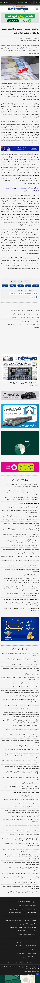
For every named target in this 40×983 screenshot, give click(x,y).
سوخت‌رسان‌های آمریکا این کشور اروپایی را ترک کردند (24, 834)
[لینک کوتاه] (28, 281)
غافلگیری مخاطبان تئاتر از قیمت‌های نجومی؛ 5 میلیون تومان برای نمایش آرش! (21, 821)
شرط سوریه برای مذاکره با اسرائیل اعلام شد (27, 746)
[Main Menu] (37, 8)
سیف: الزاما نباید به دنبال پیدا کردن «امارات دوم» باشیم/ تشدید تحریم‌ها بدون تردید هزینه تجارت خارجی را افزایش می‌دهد (22, 499)
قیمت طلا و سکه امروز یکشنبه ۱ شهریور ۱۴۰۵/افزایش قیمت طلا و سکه (21, 669)
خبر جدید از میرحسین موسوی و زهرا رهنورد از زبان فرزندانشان (22, 831)
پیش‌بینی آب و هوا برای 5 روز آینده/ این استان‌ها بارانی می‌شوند (21, 799)
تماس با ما (33, 942)
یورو (24, 3)
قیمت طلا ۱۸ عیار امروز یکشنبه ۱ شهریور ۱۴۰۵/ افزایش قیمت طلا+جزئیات (22, 660)
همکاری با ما (19, 946)
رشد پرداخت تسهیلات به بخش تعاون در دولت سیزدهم (24, 318)
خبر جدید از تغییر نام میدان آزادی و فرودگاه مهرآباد (25, 816)
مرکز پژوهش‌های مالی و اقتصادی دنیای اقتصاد (23, 927)
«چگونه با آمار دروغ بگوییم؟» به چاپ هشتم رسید (25, 726)
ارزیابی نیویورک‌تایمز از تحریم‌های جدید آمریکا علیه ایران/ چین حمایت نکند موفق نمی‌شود (20, 678)
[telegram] (14, 281)
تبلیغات (25, 942)
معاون (5, 286)
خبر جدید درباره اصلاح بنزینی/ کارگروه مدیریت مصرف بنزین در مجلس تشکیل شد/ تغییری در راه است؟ (22, 767)
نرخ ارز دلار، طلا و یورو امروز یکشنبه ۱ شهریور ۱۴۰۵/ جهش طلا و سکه (21, 773)
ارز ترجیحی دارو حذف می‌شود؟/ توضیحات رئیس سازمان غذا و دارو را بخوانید (20, 762)
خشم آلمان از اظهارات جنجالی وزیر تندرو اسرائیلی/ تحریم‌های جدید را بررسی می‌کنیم (20, 887)
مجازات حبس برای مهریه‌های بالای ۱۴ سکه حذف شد (24, 687)
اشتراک (17, 942)
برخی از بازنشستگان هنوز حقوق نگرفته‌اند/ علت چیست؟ (23, 696)
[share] (16, 962)
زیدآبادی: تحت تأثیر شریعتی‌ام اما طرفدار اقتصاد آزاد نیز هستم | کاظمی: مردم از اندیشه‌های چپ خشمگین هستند (22, 486)
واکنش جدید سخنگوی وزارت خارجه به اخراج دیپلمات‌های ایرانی (22, 705)
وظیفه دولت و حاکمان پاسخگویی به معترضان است (25, 311)
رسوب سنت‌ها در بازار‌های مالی (30, 321)
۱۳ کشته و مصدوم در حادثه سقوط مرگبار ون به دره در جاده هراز (21, 599)
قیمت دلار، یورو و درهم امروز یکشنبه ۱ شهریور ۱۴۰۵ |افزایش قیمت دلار (20, 778)
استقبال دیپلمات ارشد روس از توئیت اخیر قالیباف (25, 792)
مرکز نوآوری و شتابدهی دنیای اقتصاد (26, 924)
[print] (11, 281)
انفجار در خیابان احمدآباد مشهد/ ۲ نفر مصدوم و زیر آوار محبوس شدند (21, 530)
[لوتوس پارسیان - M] (20, 979)
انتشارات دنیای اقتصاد (30, 920)
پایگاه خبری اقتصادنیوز (15, 913)
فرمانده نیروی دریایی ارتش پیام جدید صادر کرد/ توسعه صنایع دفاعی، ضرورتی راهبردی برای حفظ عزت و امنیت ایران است (20, 535)
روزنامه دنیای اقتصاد (30, 909)
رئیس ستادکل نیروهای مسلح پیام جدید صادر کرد (25, 783)
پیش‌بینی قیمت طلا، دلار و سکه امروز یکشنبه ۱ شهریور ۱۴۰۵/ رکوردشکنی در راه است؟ (22, 604)
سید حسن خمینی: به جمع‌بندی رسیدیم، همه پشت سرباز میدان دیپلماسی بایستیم (22, 826)
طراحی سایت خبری (32, 974)
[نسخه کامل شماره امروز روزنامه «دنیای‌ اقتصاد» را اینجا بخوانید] (20, 367)
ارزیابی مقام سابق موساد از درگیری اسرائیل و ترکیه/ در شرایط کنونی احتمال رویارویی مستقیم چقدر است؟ (20, 736)
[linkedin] (18, 281)
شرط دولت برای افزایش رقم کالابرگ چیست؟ (27, 807)
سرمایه (13, 286)
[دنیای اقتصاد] (18, 9)
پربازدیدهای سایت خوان (20, 480)
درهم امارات (4, 3)
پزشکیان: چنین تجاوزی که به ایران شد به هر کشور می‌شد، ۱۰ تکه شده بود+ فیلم (21, 701)
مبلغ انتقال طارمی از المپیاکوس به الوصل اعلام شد (25, 883)
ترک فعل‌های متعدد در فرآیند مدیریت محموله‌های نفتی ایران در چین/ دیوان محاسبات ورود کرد (21, 788)
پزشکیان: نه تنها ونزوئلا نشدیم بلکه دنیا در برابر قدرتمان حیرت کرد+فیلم (22, 869)
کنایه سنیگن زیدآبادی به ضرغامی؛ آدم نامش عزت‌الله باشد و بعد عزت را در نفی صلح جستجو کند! (20, 511)
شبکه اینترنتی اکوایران (15, 909)
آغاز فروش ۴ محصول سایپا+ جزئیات (29, 503)
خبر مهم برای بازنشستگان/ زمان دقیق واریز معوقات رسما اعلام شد (21, 549)
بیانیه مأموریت (21, 953)
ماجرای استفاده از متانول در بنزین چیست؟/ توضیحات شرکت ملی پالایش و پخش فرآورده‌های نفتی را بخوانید (21, 721)
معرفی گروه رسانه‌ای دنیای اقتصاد (27, 906)
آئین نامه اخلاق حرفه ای (29, 957)
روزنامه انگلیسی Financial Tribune (26, 934)
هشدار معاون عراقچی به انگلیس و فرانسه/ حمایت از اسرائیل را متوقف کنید (22, 570)
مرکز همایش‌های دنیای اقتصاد (12, 920)
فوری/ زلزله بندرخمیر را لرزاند (31, 674)
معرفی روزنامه (32, 953)
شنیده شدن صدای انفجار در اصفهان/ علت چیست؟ (25, 803)
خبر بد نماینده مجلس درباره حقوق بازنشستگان (26, 314)
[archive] (9, 962)
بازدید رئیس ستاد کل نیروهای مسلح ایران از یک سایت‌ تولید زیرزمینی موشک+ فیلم (20, 561)
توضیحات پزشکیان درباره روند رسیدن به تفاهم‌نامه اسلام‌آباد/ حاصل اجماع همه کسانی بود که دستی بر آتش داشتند (20, 839)
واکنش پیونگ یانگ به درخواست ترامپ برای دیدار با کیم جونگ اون (20, 520)
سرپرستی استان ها (31, 946)
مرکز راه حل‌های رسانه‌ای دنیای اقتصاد (25, 931)
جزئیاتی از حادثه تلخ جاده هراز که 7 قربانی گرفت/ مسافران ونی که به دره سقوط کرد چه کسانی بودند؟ (20, 878)
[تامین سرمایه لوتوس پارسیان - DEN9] (20, 443)
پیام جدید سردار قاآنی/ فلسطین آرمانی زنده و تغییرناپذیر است (22, 750)
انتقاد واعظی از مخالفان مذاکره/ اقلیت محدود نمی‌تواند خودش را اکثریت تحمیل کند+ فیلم (21, 863)
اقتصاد (36, 286)
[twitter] (21, 281)
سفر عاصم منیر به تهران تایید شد (30, 796)
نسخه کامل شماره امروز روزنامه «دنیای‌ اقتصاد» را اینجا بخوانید (22, 384)
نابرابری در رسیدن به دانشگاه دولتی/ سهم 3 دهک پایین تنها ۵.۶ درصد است (21, 730)
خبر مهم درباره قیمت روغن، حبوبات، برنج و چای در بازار (23, 566)
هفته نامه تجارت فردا (30, 913)
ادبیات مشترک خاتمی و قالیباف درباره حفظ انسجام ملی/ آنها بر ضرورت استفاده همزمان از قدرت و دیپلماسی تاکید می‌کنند (22, 811)
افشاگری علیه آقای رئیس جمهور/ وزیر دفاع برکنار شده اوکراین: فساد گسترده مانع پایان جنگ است (21, 595)
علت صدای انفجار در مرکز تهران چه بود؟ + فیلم (26, 553)
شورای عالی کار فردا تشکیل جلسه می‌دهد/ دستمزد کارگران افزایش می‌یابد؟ (21, 524)
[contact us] (12, 962)
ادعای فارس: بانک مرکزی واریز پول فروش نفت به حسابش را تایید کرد (20, 557)
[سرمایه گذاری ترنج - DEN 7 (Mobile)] (20, 18)
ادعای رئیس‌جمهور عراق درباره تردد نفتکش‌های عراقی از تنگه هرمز (21, 516)
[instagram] (30, 962)
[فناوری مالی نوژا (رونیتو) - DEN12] (20, 629)
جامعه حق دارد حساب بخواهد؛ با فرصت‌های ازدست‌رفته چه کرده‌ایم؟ (20, 873)
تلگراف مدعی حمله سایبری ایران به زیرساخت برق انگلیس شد (22, 892)
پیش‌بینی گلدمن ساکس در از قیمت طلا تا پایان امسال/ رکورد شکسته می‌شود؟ (20, 741)
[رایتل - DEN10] (20, 467)
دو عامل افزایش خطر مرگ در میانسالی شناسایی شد (25, 546)
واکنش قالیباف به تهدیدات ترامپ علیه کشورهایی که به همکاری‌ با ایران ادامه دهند (21, 609)
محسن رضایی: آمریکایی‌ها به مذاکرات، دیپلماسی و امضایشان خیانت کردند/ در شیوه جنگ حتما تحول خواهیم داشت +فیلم (20, 541)
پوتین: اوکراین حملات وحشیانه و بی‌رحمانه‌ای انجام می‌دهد (23, 507)
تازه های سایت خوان (20, 648)
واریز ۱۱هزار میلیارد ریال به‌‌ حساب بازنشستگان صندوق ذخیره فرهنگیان (23, 326)
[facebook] (25, 281)
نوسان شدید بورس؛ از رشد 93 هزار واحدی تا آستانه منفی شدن (22, 709)
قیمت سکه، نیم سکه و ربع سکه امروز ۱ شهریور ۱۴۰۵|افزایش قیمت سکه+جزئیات (20, 654)
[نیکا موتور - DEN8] (20, 395)
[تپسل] (2, 147)
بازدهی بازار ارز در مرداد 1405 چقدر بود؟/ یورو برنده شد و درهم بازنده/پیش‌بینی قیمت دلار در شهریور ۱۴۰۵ (21, 850)
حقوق (28, 286)
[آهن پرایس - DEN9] (20, 416)
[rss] (20, 962)
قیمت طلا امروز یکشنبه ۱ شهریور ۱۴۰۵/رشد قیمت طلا (24, 665)
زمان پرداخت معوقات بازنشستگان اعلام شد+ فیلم (25, 683)
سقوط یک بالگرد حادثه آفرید (31, 575)
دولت (20, 286)
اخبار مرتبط (20, 305)
